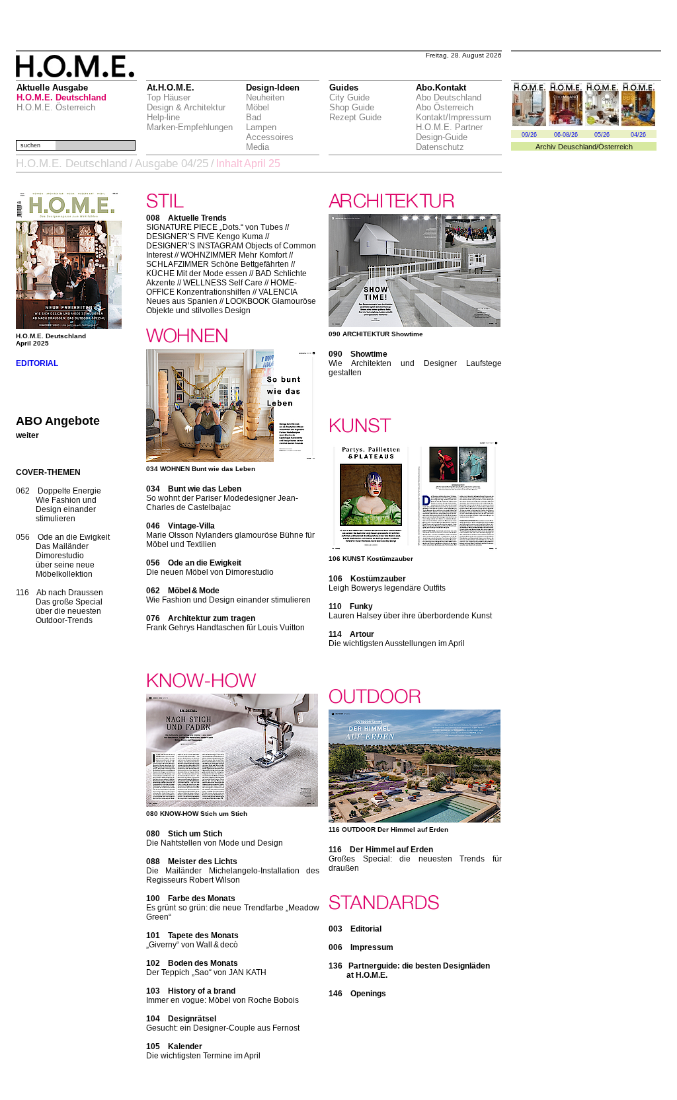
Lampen (261, 127)
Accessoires (270, 137)
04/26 (638, 134)
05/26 (602, 134)
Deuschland (577, 147)
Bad (253, 117)
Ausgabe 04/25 (171, 163)
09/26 (529, 134)
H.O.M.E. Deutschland (61, 97)
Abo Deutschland (448, 97)
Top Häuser (168, 97)
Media (257, 147)
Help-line (163, 117)
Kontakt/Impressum (453, 117)
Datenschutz (440, 147)
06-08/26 (566, 134)
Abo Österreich (444, 107)
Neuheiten (265, 97)
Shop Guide (351, 107)
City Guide (349, 97)
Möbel (257, 107)
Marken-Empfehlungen (190, 127)
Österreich (615, 147)
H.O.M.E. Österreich (56, 107)
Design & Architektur (186, 107)
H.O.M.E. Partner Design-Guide (449, 132)
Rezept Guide (355, 117)
